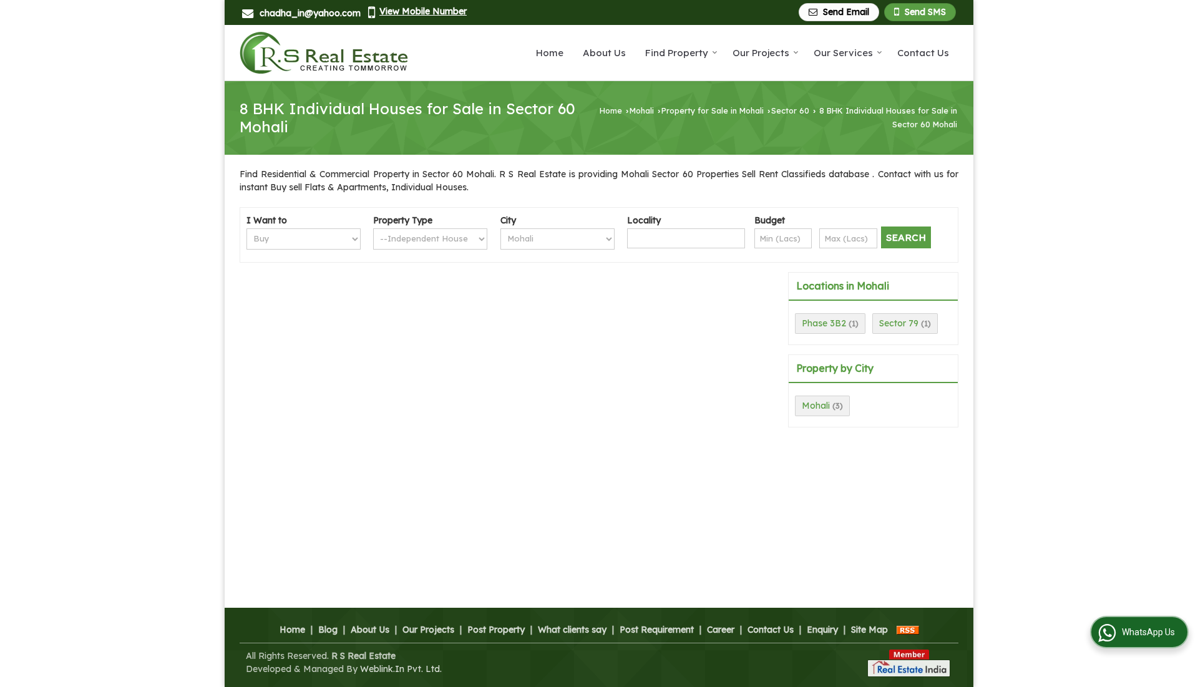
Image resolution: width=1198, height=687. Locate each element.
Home (549, 53)
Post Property (496, 629)
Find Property (676, 53)
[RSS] (908, 629)
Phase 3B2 (824, 323)
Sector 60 (790, 110)
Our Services (843, 53)
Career (720, 629)
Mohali (642, 110)
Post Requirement (657, 629)
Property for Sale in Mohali (712, 110)
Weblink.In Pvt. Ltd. (401, 669)
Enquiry (822, 629)
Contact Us (923, 53)
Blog (328, 629)
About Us (604, 53)
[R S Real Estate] (324, 52)
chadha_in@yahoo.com (310, 13)
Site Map (869, 629)
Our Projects (761, 53)
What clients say (572, 629)
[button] (423, 11)
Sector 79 (898, 323)
